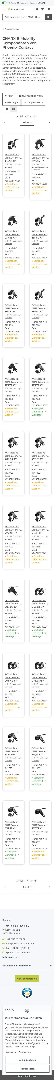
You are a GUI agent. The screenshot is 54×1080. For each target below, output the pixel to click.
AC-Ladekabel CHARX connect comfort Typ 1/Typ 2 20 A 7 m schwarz (13, 676)
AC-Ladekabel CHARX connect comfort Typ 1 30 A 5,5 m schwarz (13, 233)
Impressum (10, 1052)
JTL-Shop (32, 1076)
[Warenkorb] (49, 9)
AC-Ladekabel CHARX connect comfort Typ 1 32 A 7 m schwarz (40, 454)
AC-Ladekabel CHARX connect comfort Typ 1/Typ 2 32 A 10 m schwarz (39, 676)
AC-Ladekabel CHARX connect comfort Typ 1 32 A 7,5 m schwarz (13, 528)
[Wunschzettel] (42, 9)
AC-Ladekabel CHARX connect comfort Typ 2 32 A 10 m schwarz (13, 823)
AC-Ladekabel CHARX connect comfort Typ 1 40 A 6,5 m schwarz (40, 528)
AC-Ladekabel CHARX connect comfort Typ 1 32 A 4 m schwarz (40, 233)
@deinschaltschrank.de (18, 952)
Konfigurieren (28, 1068)
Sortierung (10, 102)
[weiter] (49, 122)
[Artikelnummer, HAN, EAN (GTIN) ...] (48, 17)
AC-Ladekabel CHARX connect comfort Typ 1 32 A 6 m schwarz (13, 454)
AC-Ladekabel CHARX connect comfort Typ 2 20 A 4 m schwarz (13, 750)
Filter (10, 95)
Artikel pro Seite (32, 102)
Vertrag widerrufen (27, 978)
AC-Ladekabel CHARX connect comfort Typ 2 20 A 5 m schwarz (40, 750)
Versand (8, 167)
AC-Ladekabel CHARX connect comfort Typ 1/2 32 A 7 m (40, 602)
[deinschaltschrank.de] (16, 9)
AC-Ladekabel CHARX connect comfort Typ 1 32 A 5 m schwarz (13, 380)
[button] (37, 9)
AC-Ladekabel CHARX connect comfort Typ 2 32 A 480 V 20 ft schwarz (40, 823)
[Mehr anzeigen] (44, 3)
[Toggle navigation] (3, 7)
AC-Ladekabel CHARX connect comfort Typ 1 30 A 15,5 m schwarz (40, 156)
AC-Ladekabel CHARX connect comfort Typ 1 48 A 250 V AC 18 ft (13, 602)
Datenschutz (25, 1052)
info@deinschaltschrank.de (20, 943)
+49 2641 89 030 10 (16, 939)
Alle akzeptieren (27, 1060)
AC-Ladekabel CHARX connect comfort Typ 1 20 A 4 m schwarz (13, 156)
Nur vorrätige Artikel (32, 95)
